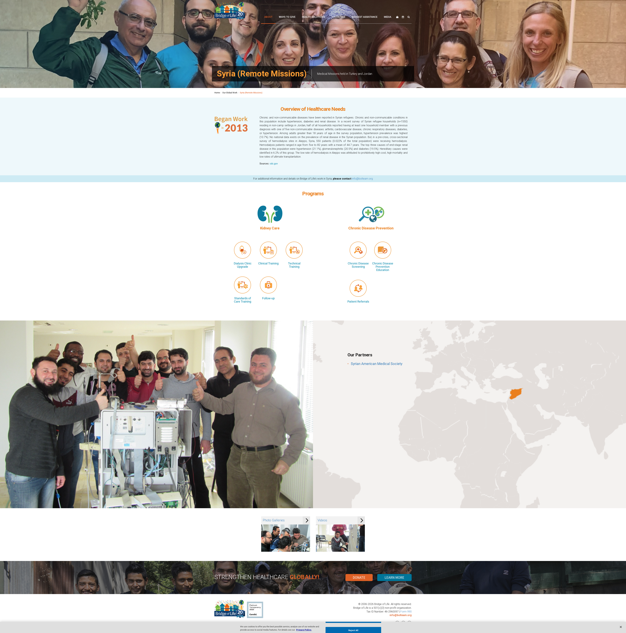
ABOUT (268, 16)
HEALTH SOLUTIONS (313, 16)
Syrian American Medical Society (376, 364)
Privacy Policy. (304, 629)
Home (217, 92)
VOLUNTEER (338, 16)
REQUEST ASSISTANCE (364, 16)
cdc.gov (274, 163)
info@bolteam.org (362, 178)
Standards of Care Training (242, 300)
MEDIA (387, 16)
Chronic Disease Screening (358, 265)
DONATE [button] (359, 577)
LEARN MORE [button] (394, 577)
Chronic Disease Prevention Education (382, 267)
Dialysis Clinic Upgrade (242, 265)
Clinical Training (268, 263)
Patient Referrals (358, 301)
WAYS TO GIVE (287, 16)
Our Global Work (229, 92)
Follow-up (268, 298)
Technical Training (294, 265)
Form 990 (406, 611)
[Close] (620, 627)
